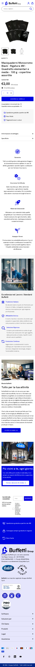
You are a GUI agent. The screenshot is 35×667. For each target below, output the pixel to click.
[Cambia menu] (2, 3)
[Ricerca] (31, 9)
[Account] (29, 3)
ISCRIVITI (28, 498)
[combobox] (17, 9)
